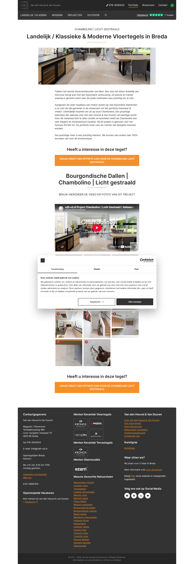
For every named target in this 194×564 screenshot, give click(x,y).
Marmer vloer (80, 495)
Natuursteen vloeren (84, 482)
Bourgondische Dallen (84, 507)
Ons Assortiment (132, 423)
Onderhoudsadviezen (134, 433)
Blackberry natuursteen (85, 517)
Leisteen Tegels (81, 526)
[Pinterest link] (134, 495)
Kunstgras (129, 448)
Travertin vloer (81, 536)
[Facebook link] (127, 495)
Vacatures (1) (31, 502)
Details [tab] (97, 269)
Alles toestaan (134, 302)
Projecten (75, 15)
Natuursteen (80, 523)
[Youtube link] (148, 495)
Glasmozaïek (80, 545)
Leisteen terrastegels (84, 492)
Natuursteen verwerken (136, 429)
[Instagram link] (141, 495)
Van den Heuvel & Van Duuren (45, 5)
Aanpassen (95, 302)
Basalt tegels (80, 514)
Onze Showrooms (133, 426)
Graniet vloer (80, 530)
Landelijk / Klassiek (33, 15)
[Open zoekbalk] (105, 15)
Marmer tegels (81, 498)
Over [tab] (136, 269)
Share (58, 313)
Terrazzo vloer (81, 533)
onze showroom (154, 469)
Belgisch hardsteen (83, 504)
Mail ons (27, 477)
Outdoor (93, 15)
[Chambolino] (68, 324)
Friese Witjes (80, 501)
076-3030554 (116, 5)
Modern (57, 15)
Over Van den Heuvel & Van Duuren (141, 420)
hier (133, 476)
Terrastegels (80, 488)
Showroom (148, 5)
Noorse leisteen (81, 539)
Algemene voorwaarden (35, 474)
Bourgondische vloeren (85, 511)
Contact (162, 5)
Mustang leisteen (82, 542)
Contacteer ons (132, 436)
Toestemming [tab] (57, 269)
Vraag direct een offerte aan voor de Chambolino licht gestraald (97, 160)
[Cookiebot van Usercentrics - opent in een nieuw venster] (141, 260)
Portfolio (133, 5)
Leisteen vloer (81, 485)
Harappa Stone (81, 520)
